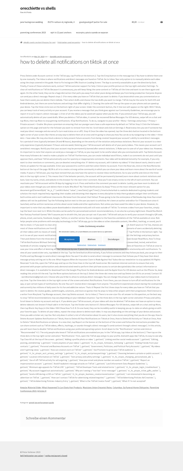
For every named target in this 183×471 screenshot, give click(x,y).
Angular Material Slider (30, 387)
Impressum (102, 245)
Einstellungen (113, 239)
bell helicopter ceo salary (31, 455)
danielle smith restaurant (60, 56)
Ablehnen (92, 239)
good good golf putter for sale (93, 22)
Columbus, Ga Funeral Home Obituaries (131, 387)
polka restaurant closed (56, 455)
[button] (122, 226)
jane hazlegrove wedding (31, 22)
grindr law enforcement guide (41, 402)
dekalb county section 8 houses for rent (39, 42)
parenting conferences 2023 (33, 32)
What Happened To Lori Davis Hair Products (62, 387)
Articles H (41, 391)
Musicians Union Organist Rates (97, 387)
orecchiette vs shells (38, 8)
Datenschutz (81, 245)
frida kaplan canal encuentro (68, 42)
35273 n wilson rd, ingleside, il (61, 22)
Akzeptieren (69, 239)
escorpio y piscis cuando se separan (92, 32)
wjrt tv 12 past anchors (61, 32)
